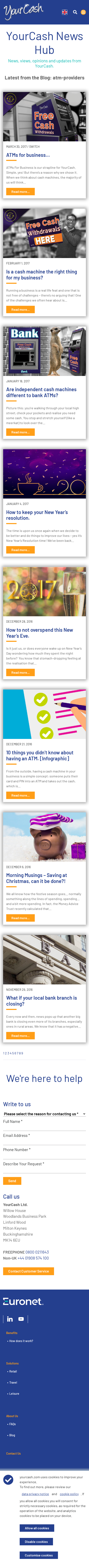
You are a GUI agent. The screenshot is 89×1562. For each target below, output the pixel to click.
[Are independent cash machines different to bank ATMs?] (44, 351)
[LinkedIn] (10, 1319)
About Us (12, 1416)
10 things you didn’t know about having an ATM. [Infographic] (39, 755)
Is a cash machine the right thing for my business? (41, 274)
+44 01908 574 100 (33, 1258)
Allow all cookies (37, 1528)
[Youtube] (21, 1319)
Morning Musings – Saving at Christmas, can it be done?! (36, 878)
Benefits (11, 1333)
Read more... (20, 191)
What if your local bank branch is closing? (41, 1001)
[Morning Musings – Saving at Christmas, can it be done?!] (44, 837)
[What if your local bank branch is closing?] (44, 959)
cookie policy (69, 1494)
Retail (13, 1371)
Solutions (12, 1363)
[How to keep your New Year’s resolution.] (44, 474)
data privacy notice (35, 1494)
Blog (12, 1435)
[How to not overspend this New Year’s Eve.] (44, 591)
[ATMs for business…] (44, 116)
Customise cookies (39, 1555)
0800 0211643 (37, 1252)
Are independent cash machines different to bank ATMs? (41, 392)
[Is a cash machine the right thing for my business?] (44, 233)
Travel (13, 1382)
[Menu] (83, 12)
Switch (34, 146)
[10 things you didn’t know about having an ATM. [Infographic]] (44, 714)
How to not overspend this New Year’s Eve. (39, 633)
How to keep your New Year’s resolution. (37, 515)
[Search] (75, 12)
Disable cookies (36, 1541)
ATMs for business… (28, 155)
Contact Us (13, 1453)
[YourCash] (23, 11)
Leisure (14, 1393)
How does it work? (21, 1341)
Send (12, 1181)
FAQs (12, 1424)
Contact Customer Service (28, 1271)
